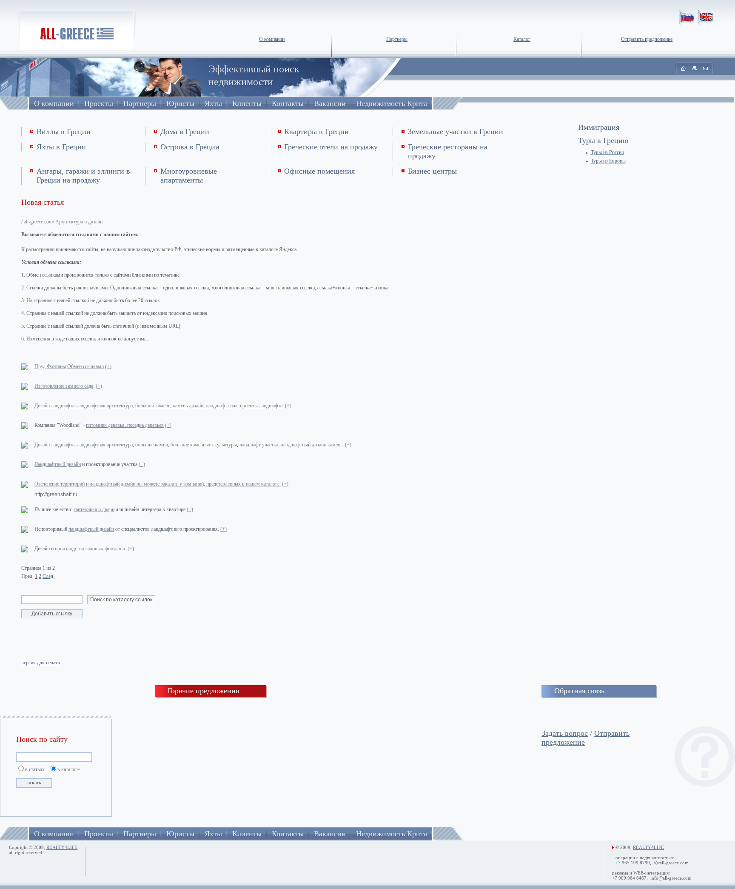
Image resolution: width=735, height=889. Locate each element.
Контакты (288, 103)
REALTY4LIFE (61, 847)
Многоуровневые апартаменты (188, 175)
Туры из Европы (608, 161)
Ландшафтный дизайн (57, 464)
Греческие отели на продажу (331, 147)
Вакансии (330, 103)
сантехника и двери (94, 509)
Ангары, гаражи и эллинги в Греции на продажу (83, 175)
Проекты (98, 103)
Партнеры (396, 39)
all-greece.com (38, 222)
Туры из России (607, 152)
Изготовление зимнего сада (63, 386)
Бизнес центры (432, 171)
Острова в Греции (189, 147)
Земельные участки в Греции (455, 131)
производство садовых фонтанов (90, 549)
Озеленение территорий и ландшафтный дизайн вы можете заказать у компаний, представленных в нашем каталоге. (157, 484)
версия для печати (40, 663)
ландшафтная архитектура (105, 445)
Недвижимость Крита (391, 103)
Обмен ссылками (85, 366)
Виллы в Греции (64, 131)
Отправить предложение (646, 39)
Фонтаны (56, 366)
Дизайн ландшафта (54, 445)
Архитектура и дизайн (79, 222)
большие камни (151, 445)
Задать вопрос (564, 733)
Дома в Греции (184, 131)
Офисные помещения (319, 171)
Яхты (213, 103)
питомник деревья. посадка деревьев (125, 425)
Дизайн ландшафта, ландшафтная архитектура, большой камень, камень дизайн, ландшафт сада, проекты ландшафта (158, 406)
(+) (108, 366)
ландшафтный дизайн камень (311, 445)
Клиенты (247, 103)
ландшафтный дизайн (91, 529)
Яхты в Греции (61, 147)
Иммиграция (598, 127)
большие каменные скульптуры (204, 445)
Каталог (521, 39)
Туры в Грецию (603, 140)
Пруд (40, 366)
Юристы (180, 103)
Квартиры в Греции (316, 131)
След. (48, 576)
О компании (272, 39)
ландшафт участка (258, 445)
